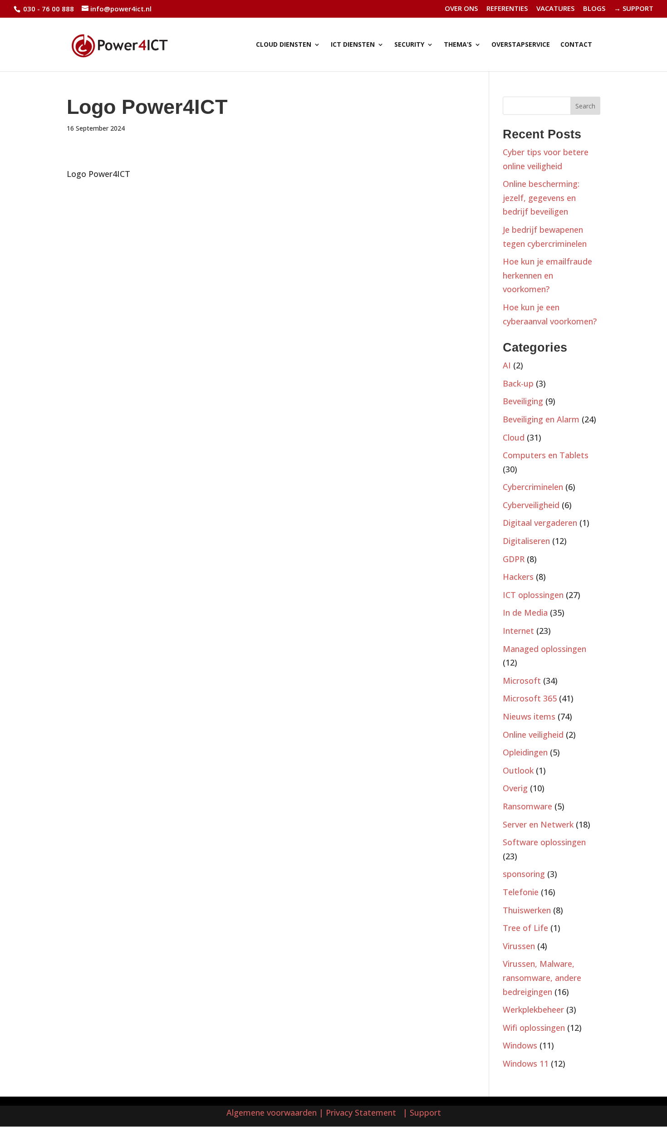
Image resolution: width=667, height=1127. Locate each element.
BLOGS (594, 9)
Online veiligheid (533, 734)
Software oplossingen (544, 842)
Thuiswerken (527, 910)
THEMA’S (458, 45)
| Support (421, 1112)
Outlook (518, 770)
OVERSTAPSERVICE (520, 45)
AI (507, 365)
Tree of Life (525, 927)
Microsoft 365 (530, 698)
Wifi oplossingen (534, 1027)
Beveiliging (523, 401)
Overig (515, 788)
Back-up (518, 383)
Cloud (514, 437)
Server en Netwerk (538, 824)
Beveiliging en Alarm (541, 419)
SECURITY (409, 45)
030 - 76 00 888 (47, 8)
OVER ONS (461, 9)
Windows (520, 1045)
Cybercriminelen (533, 486)
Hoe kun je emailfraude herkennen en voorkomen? (547, 275)
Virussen (519, 946)
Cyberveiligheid (531, 505)
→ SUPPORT (633, 9)
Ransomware (527, 806)
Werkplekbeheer (533, 1009)
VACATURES (555, 9)
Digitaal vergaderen (540, 522)
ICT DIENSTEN (353, 45)
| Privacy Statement (360, 1112)
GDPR (514, 559)
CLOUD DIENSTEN (283, 45)
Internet (518, 630)
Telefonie (521, 892)
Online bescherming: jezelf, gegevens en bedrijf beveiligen (541, 197)
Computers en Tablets (546, 455)
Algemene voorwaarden (271, 1112)
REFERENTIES (507, 9)
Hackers (518, 576)
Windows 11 (526, 1063)
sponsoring (524, 873)
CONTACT (576, 45)
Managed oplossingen (544, 648)
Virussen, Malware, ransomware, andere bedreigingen (542, 977)
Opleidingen (525, 752)
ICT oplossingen (533, 594)
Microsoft (522, 680)
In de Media (525, 612)
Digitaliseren (526, 540)
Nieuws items (529, 716)
